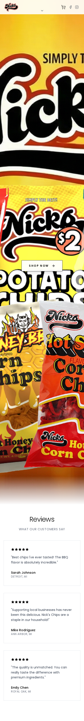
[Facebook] (70, 7)
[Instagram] (77, 7)
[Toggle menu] (42, 11)
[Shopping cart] (63, 7)
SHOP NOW (39, 266)
